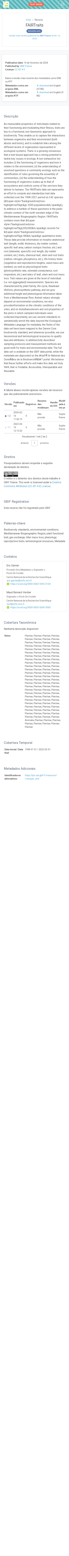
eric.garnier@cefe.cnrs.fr (19, 580)
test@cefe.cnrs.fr (16, 604)
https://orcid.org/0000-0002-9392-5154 (30, 584)
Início (28, 19)
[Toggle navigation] (62, 4)
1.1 (9, 427)
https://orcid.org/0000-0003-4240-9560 (30, 607)
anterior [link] (25, 443)
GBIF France (26, 66)
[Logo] (6, 4)
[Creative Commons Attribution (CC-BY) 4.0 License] (12, 474)
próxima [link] (44, 443)
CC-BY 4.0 (20, 69)
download (44, 85)
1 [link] (34, 443)
